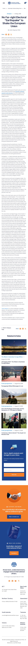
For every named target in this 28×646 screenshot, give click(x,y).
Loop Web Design (17, 642)
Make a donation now (14, 516)
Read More (14, 553)
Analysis (9, 13)
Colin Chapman (5, 308)
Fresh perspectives (6, 383)
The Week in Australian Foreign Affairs (12, 357)
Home (4, 8)
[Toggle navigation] (4, 3)
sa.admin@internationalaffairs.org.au (10, 615)
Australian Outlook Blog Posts (15, 8)
